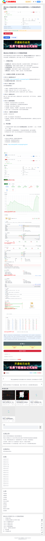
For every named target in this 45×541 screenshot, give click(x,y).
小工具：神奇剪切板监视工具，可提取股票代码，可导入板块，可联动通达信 (18, 439)
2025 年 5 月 (5, 476)
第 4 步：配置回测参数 (8, 526)
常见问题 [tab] (14, 37)
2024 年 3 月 (5, 483)
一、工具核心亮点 (7, 518)
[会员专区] (22, 45)
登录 (39, 1)
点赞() (40, 372)
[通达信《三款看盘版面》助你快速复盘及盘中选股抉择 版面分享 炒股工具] (36, 395)
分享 (31, 372)
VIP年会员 (15, 346)
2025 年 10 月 (6, 466)
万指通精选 (22, 537)
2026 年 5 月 (5, 459)
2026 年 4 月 (5, 461)
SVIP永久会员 (33, 346)
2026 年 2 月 (5, 463)
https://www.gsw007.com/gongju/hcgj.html (19, 79)
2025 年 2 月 (5, 481)
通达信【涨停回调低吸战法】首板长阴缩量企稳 (12, 436)
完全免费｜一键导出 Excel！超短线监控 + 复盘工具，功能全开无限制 (16, 441)
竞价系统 (5, 504)
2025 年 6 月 (5, 474)
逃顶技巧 (5, 506)
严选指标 (5, 493)
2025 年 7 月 (5, 472)
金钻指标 (5, 510)
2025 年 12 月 (6, 464)
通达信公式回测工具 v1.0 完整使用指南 (13, 516)
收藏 (35, 372)
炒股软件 (9, 26)
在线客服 (19, 359)
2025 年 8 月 (5, 470)
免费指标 (4, 417)
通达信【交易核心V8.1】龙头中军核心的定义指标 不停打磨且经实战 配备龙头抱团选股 (20, 437)
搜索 (4, 424)
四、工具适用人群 (7, 531)
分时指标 (5, 497)
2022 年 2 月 (5, 485)
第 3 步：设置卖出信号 (8, 524)
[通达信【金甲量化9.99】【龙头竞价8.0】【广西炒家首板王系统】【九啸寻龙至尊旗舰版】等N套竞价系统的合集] (8, 395)
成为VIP (29, 1)
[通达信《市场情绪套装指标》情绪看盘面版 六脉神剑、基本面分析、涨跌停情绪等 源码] (8, 411)
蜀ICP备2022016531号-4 (22, 539)
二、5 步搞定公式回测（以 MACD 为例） (11, 520)
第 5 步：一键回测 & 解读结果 (10, 527)
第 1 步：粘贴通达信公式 (9, 521)
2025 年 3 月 (5, 480)
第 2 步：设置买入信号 (8, 523)
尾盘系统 (5, 499)
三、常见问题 (6, 529)
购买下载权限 (8, 33)
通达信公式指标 (6, 508)
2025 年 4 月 (5, 478)
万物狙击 (7, 372)
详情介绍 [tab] (7, 37)
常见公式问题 (6, 501)
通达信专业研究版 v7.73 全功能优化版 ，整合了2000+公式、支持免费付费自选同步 (19, 443)
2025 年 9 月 (5, 468)
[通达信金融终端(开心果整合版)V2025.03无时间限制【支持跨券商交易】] (22, 395)
